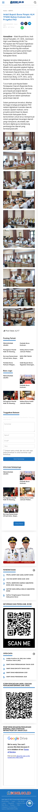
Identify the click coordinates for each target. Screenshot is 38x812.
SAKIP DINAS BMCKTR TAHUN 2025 (18, 668)
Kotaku (12, 805)
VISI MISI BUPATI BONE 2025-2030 (17, 579)
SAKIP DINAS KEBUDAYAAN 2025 (16, 672)
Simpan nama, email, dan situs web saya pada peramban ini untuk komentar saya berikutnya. (18, 452)
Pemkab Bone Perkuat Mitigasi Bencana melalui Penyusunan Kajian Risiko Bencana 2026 (10, 364)
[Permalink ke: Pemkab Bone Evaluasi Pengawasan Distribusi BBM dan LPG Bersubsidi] (27, 379)
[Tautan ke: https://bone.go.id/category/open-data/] (34, 654)
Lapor (13, 801)
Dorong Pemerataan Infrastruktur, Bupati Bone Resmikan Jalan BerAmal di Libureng (10, 357)
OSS (18, 805)
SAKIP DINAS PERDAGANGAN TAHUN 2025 (20, 664)
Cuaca (4, 803)
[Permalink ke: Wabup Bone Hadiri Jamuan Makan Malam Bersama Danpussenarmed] (27, 395)
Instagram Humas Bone (9, 807)
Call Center (21, 801)
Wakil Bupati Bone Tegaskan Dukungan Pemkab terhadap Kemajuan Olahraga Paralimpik (27, 364)
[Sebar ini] (22, 23)
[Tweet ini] (25, 23)
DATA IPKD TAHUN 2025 (26, 357)
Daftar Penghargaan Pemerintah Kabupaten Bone (18, 596)
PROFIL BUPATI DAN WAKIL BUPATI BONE (19, 575)
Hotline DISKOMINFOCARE (10, 809)
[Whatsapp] (22, 27)
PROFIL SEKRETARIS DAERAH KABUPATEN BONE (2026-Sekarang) (19, 584)
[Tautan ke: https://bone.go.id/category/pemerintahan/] (34, 570)
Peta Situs (5, 805)
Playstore (11, 803)
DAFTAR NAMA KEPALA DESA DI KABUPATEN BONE (20, 590)
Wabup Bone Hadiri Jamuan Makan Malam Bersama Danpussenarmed (26, 351)
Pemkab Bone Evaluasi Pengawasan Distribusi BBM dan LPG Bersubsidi (26, 344)
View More (19, 524)
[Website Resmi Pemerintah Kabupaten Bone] (19, 2)
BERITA (5, 27)
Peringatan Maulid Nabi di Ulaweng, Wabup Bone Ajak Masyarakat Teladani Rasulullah (10, 351)
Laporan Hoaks (21, 803)
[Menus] (3, 2)
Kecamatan (5, 801)
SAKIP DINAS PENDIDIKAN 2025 (16, 676)
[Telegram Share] (29, 23)
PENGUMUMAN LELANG (8, 344)
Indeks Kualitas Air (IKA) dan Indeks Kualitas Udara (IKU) (18, 659)
